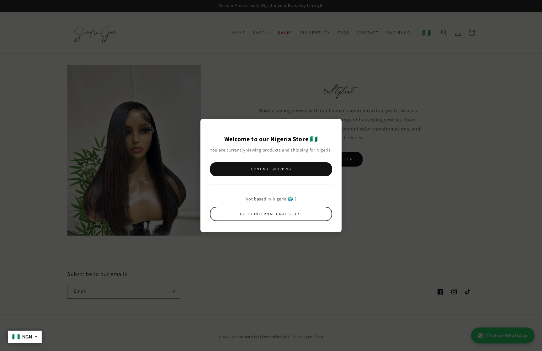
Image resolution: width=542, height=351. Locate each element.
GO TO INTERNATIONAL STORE (271, 213)
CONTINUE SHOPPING (271, 169)
